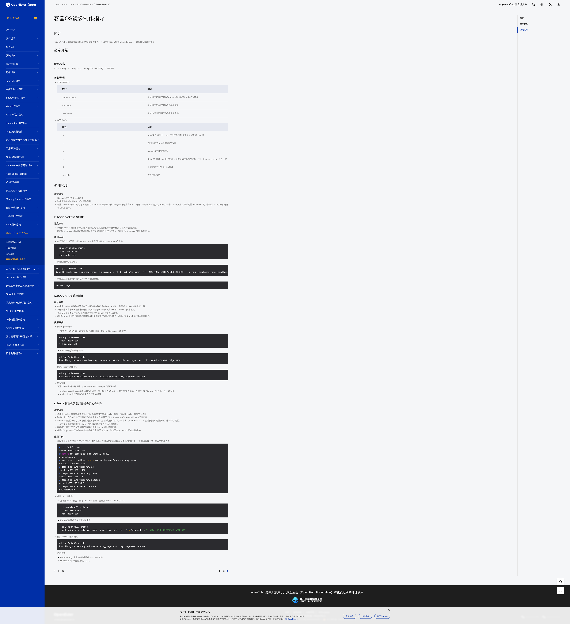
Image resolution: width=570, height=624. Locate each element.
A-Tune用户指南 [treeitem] (14, 114)
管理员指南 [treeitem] (12, 64)
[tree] (22, 320)
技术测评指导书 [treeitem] (14, 353)
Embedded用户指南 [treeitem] (16, 123)
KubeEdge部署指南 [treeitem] (16, 174)
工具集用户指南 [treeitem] (14, 216)
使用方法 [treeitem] (10, 253)
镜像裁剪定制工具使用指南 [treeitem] (20, 285)
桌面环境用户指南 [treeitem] (15, 207)
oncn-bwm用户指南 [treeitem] (16, 277)
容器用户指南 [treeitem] (13, 106)
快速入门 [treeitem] (10, 47)
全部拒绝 (365, 616)
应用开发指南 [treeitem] (13, 148)
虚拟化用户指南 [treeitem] (14, 89)
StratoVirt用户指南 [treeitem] (15, 97)
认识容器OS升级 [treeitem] (13, 242)
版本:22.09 (68, 4)
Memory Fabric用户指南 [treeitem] (18, 199)
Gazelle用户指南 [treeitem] (15, 294)
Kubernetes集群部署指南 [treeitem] (19, 165)
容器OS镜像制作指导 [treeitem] (16, 259)
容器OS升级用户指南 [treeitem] (17, 233)
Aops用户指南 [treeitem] (13, 224)
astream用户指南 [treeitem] (15, 328)
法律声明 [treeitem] (10, 30)
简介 (522, 18)
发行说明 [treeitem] (10, 38)
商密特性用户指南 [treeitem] (15, 319)
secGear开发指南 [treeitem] (15, 157)
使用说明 (524, 29)
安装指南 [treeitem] (10, 55)
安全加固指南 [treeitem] (13, 81)
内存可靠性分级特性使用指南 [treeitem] (21, 140)
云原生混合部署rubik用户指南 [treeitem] (21, 269)
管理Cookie (382, 616)
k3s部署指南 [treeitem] (12, 182)
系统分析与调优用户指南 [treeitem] (19, 302)
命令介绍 (524, 24)
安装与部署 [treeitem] (11, 248)
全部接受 (349, 616)
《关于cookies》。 (291, 619)
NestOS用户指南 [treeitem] (15, 311)
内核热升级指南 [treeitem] (14, 131)
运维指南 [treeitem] (10, 72)
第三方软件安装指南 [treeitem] (16, 191)
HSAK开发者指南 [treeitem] (15, 345)
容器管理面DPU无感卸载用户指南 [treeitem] (22, 336)
